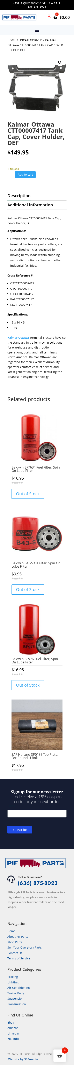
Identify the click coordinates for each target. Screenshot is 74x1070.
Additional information (30, 205)
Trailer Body (15, 993)
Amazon (12, 1028)
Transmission (16, 1004)
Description (19, 195)
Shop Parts (14, 942)
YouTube (13, 1039)
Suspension (15, 998)
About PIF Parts (17, 937)
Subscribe (20, 830)
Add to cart (25, 174)
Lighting (12, 982)
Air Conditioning (18, 988)
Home (11, 40)
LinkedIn (13, 1033)
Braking (12, 977)
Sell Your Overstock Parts (24, 947)
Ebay (10, 1022)
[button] (60, 62)
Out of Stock (28, 493)
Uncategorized (30, 40)
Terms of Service (18, 958)
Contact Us (14, 953)
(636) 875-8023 (38, 883)
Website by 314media (23, 1059)
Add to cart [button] (37, 778)
